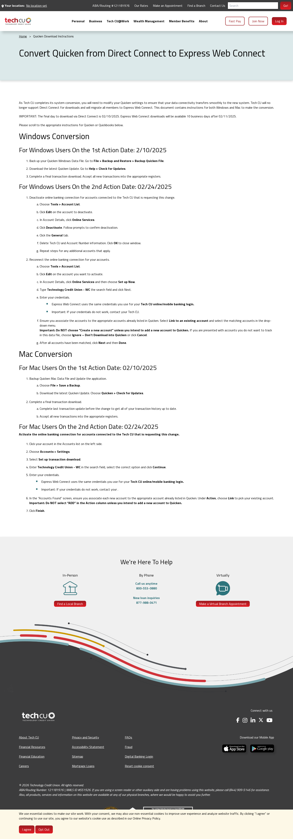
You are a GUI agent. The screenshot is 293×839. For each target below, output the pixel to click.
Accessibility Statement (88, 746)
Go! (285, 5)
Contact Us (217, 5)
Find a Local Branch (70, 603)
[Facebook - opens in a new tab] (238, 720)
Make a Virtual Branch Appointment (223, 603)
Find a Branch (196, 5)
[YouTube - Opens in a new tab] (269, 720)
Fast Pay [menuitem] (235, 21)
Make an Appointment (168, 5)
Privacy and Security (85, 737)
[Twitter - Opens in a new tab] (261, 720)
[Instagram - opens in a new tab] (245, 720)
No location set (36, 5)
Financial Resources (32, 746)
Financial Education (31, 756)
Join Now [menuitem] (258, 21)
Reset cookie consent (139, 766)
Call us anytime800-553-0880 (146, 586)
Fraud (128, 746)
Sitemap (77, 756)
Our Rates (141, 5)
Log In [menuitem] (279, 21)
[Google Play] (261, 748)
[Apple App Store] (235, 748)
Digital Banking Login (139, 756)
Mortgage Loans (83, 766)
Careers (24, 766)
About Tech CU (29, 737)
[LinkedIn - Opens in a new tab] (253, 720)
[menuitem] (18, 21)
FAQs (128, 737)
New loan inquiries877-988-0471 (146, 600)
